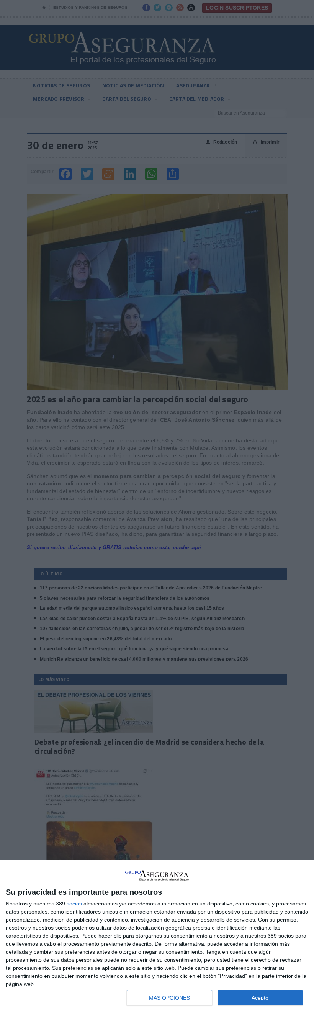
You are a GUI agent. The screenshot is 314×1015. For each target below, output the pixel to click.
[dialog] (157, 937)
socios (74, 903)
